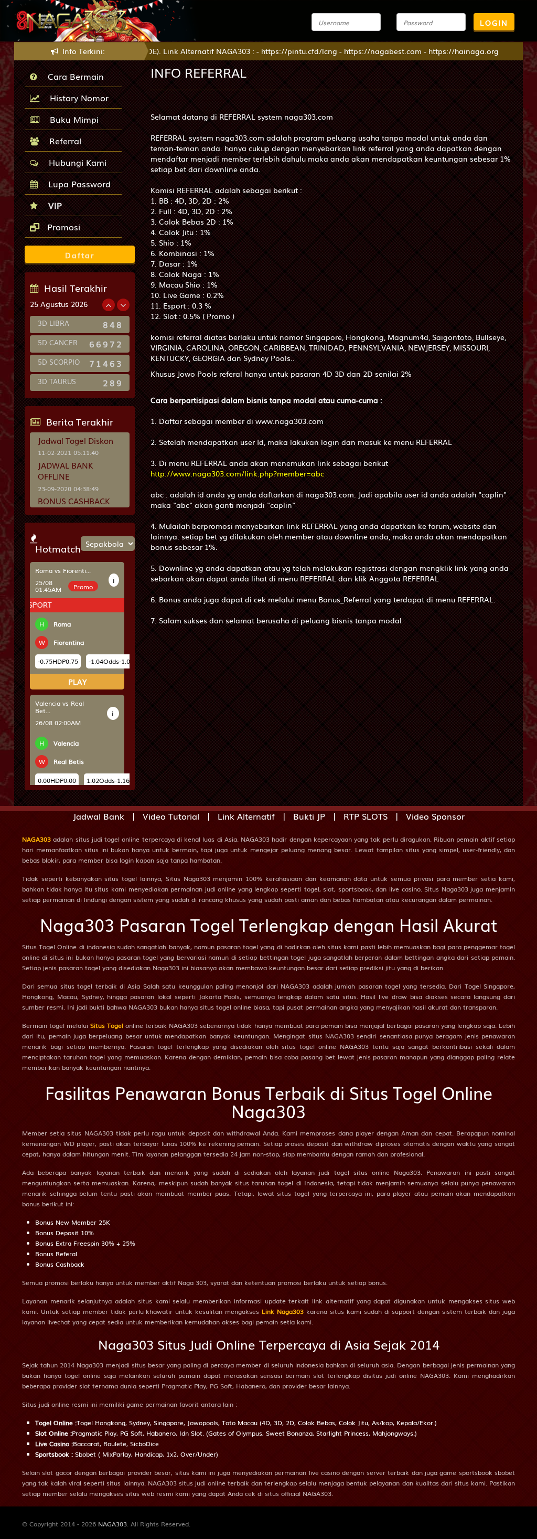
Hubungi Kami (75, 162)
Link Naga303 (283, 1311)
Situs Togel (106, 1025)
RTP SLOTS (365, 816)
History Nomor (77, 97)
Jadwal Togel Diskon (75, 440)
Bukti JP (309, 816)
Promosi (62, 226)
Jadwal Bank (98, 816)
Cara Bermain (73, 76)
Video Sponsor (435, 816)
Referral (62, 140)
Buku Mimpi (72, 119)
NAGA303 (36, 839)
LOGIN (494, 22)
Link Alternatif (246, 816)
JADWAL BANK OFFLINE (65, 470)
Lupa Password (77, 183)
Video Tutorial (171, 816)
